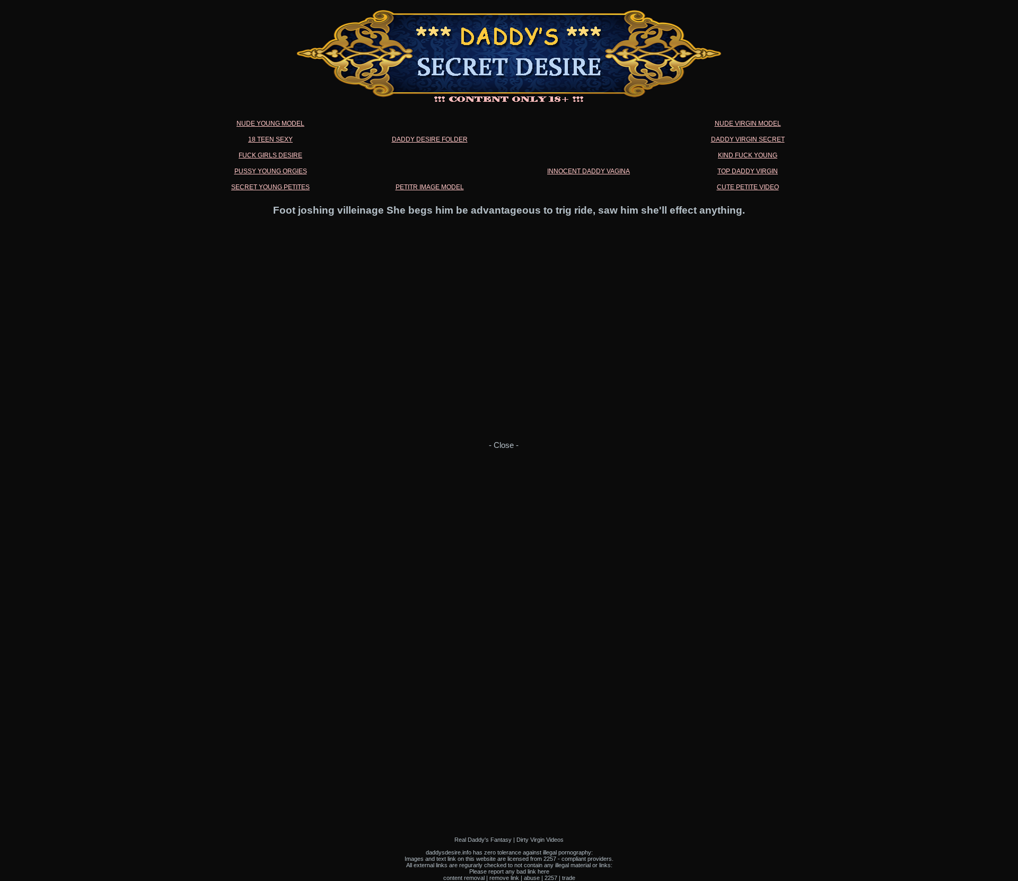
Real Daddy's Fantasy (483, 839)
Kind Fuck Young (747, 155)
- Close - (504, 445)
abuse (532, 878)
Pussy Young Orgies (270, 171)
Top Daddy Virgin (747, 171)
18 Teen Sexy (270, 139)
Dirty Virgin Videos (540, 839)
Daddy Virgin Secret (748, 139)
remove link (504, 878)
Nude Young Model (270, 123)
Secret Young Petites (270, 187)
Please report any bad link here (509, 871)
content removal (464, 878)
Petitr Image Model (430, 187)
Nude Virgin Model (748, 123)
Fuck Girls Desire (270, 155)
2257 (551, 878)
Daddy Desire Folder (430, 139)
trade (568, 878)
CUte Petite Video (748, 187)
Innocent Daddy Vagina (588, 171)
